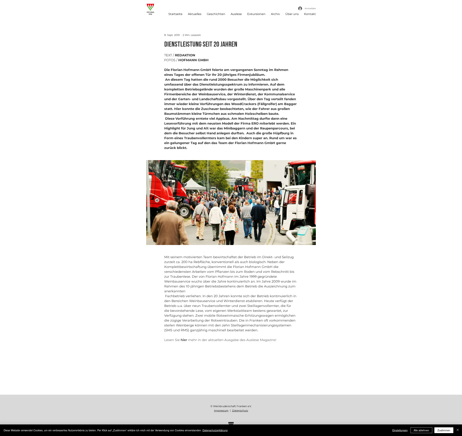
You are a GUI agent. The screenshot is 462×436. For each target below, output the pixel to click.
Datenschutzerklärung (215, 430)
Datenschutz (240, 410)
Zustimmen (443, 430)
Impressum (221, 410)
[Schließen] (458, 430)
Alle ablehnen (421, 430)
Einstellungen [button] (400, 430)
